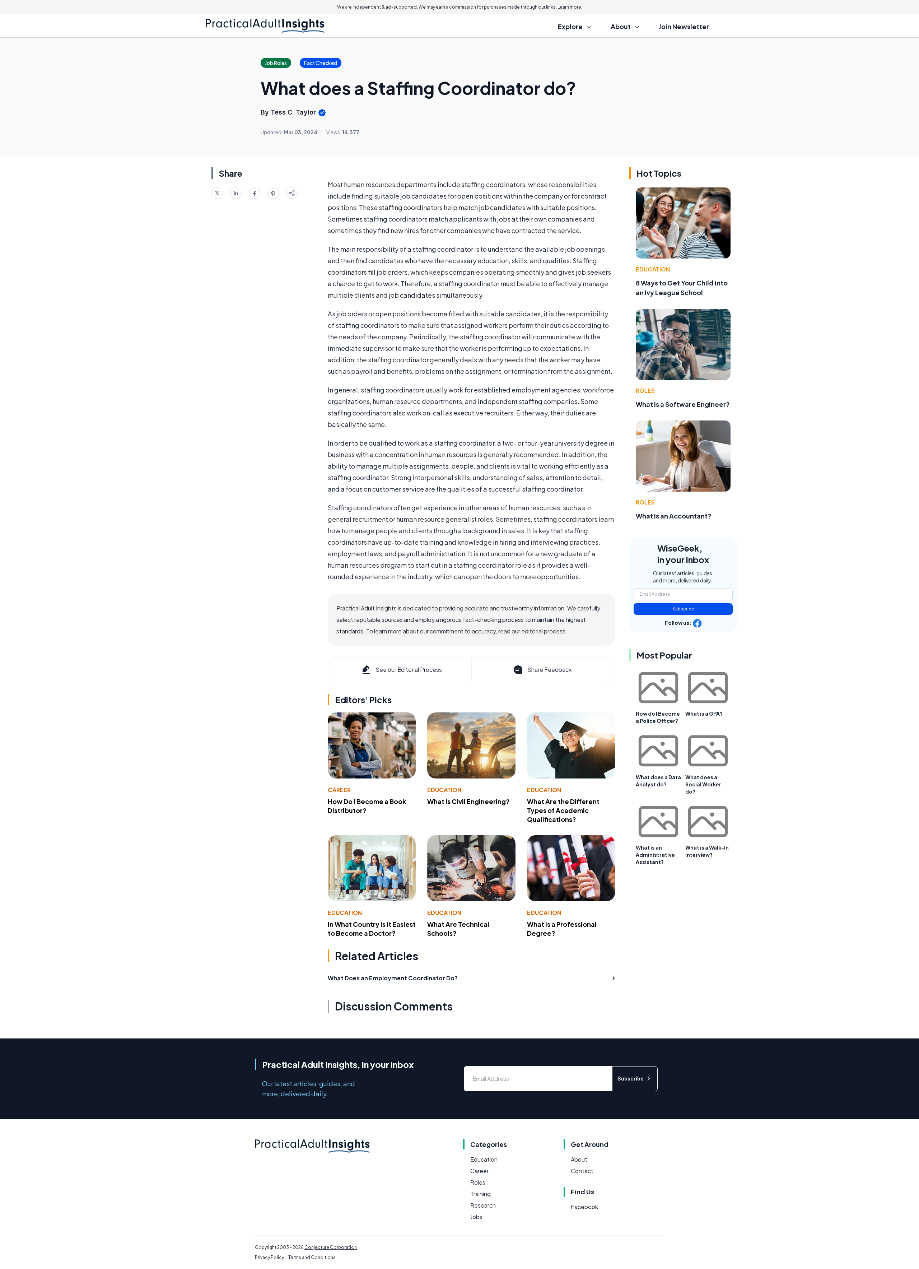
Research (483, 1205)
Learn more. (570, 7)
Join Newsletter (684, 26)
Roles (645, 390)
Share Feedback (549, 669)
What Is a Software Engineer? (683, 404)
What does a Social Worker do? (703, 784)
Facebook (584, 1206)
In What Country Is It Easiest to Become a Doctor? (372, 928)
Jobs (476, 1217)
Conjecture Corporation (330, 1247)
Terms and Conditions (312, 1257)
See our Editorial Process (408, 669)
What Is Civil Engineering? (468, 801)
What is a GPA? (704, 713)
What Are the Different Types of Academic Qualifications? (563, 810)
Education (444, 790)
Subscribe (683, 609)
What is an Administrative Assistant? (655, 854)
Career (339, 790)
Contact (582, 1171)
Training (480, 1194)
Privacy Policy (269, 1257)
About (579, 1159)
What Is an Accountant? (674, 516)
